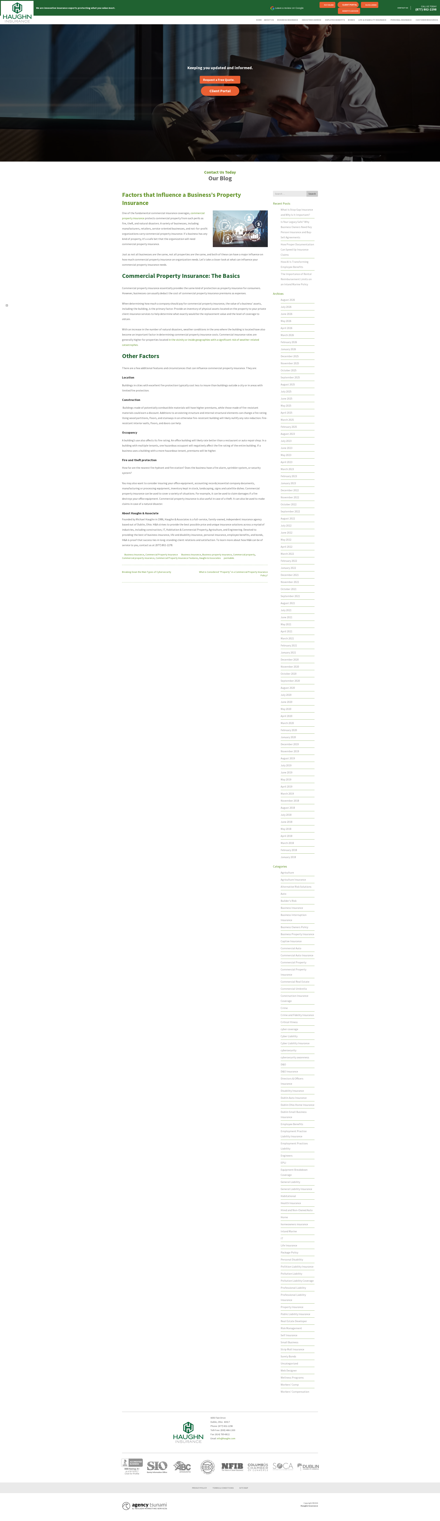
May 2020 (286, 709)
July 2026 (286, 307)
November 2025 (290, 363)
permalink (229, 558)
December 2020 (290, 659)
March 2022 (287, 553)
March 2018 (287, 843)
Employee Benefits (292, 1124)
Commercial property (244, 554)
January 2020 (288, 737)
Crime (284, 1008)
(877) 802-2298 (426, 9)
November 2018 (290, 800)
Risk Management (291, 1328)
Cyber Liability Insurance (295, 1043)
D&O (283, 1064)
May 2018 (286, 829)
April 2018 (286, 836)
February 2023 (289, 476)
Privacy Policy (199, 1488)
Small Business (289, 1342)
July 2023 (286, 441)
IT (282, 1238)
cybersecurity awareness (295, 1057)
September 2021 (290, 596)
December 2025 (290, 356)
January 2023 (288, 483)
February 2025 (289, 426)
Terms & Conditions (223, 1488)
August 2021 (288, 603)
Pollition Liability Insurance (297, 1266)
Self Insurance (289, 1335)
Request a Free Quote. (218, 80)
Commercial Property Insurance (161, 554)
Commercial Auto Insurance (297, 955)
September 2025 (290, 377)
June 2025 (286, 398)
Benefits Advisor (350, 11)
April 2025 (286, 412)
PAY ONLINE (329, 5)
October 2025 (288, 370)
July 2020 (286, 694)
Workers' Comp (290, 1384)
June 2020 (286, 702)
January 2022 (288, 568)
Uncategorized (289, 1363)
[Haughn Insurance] (17, 12)
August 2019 (288, 758)
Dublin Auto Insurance (294, 1097)
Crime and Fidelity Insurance (297, 1015)
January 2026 (288, 349)
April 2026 (286, 328)
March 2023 (287, 469)
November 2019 (290, 751)
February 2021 (289, 645)
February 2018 (289, 850)
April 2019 (286, 786)
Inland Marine (289, 1231)
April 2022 (286, 546)
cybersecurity (288, 1050)
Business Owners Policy (294, 927)
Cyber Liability (289, 1036)
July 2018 (286, 814)
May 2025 (286, 405)
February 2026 (289, 342)
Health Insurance (291, 1203)
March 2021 (287, 638)
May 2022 (286, 539)
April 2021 (286, 631)
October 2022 (288, 504)
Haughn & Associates (210, 558)
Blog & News (371, 5)
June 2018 (286, 821)
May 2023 (286, 455)
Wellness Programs (292, 1377)
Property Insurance (292, 1307)
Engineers (287, 1155)
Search (312, 193)
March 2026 (287, 335)
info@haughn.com (226, 1438)
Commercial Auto (291, 948)
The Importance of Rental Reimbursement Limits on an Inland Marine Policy (296, 279)
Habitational (288, 1196)
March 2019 (287, 793)
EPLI (283, 1162)
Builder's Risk (288, 900)
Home (284, 1217)
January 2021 (288, 652)
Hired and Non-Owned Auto (297, 1210)
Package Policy (289, 1252)
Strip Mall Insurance (292, 1349)
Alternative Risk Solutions (296, 886)
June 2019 (286, 772)
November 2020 (290, 666)
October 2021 (288, 589)
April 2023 (286, 462)
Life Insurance (289, 1245)
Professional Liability (293, 1287)
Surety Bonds (288, 1356)
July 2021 (286, 610)
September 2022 (290, 511)
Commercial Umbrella (294, 988)
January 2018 (288, 857)
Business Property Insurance (297, 934)
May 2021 (286, 624)
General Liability (290, 1182)
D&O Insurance (289, 1071)
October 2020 (288, 673)
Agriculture (287, 872)
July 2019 (286, 765)
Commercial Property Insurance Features (177, 558)
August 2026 (288, 299)
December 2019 (290, 744)
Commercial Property (293, 962)
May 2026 (286, 321)
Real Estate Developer (294, 1321)
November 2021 (290, 582)
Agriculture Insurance (293, 879)
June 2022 (286, 532)
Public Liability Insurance (295, 1314)
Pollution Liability (291, 1273)
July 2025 (286, 391)
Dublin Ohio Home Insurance (297, 1105)
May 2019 (286, 779)
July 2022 (286, 525)
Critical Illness (289, 1022)
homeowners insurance (294, 1224)
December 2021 (290, 575)
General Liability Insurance (296, 1189)
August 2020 (288, 687)
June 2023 (286, 448)
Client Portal (349, 4)
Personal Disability (292, 1259)
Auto (283, 893)
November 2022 (290, 497)
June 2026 (286, 314)
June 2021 (286, 617)
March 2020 (287, 723)
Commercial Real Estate (295, 981)
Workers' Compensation (295, 1391)
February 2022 (289, 560)
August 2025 (288, 384)
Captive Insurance (291, 941)
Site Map (243, 1488)
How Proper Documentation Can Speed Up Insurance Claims (297, 249)
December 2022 (290, 490)
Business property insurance (217, 554)
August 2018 (288, 807)
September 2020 (290, 680)
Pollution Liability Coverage (297, 1280)
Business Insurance (134, 554)
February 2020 (289, 730)
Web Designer (289, 1370)
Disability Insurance (292, 1090)
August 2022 (288, 518)
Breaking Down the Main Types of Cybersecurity (146, 571)
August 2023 (288, 433)
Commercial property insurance (138, 558)
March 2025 (287, 419)
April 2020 (286, 716)
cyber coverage (289, 1029)
